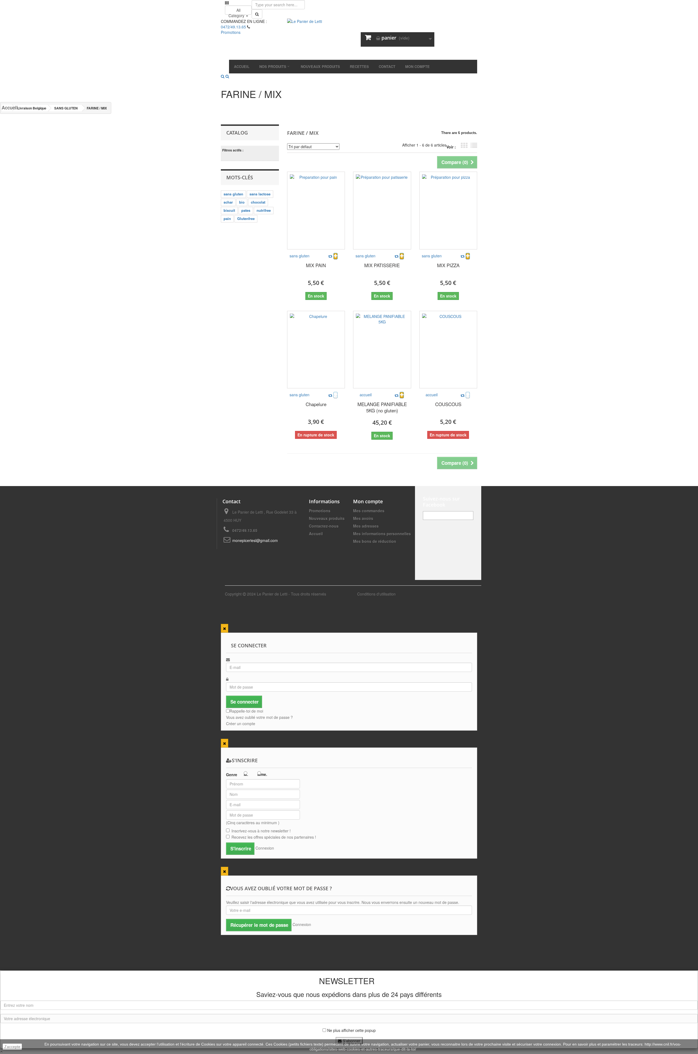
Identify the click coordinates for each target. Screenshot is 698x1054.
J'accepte (12, 1046)
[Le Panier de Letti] (349, 39)
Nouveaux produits (327, 518)
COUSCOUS (448, 404)
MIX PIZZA (448, 265)
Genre (231, 774)
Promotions (319, 510)
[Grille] (464, 145)
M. (246, 774)
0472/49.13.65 (233, 26)
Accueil (7, 108)
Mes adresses (366, 526)
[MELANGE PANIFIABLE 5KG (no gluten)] (382, 350)
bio (242, 202)
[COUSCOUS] (448, 350)
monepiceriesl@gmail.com (255, 540)
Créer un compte (240, 723)
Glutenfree (246, 218)
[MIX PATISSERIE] (382, 210)
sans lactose (259, 193)
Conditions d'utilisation (376, 594)
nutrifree (264, 210)
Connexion (264, 848)
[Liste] (474, 145)
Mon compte (368, 501)
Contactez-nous (324, 526)
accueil (366, 394)
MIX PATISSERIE (382, 265)
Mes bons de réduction (374, 541)
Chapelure (316, 404)
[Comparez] (330, 256)
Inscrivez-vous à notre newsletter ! (261, 830)
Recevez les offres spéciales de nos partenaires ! (273, 837)
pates (245, 210)
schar (228, 202)
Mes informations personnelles (382, 533)
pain (227, 218)
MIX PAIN (316, 265)
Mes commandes (368, 510)
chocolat (258, 202)
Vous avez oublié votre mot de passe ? (259, 717)
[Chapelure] (316, 350)
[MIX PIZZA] (448, 210)
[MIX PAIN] (316, 210)
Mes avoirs (363, 518)
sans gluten (233, 193)
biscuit (229, 210)
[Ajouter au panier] (335, 256)
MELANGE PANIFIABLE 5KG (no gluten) (382, 407)
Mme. (262, 774)
